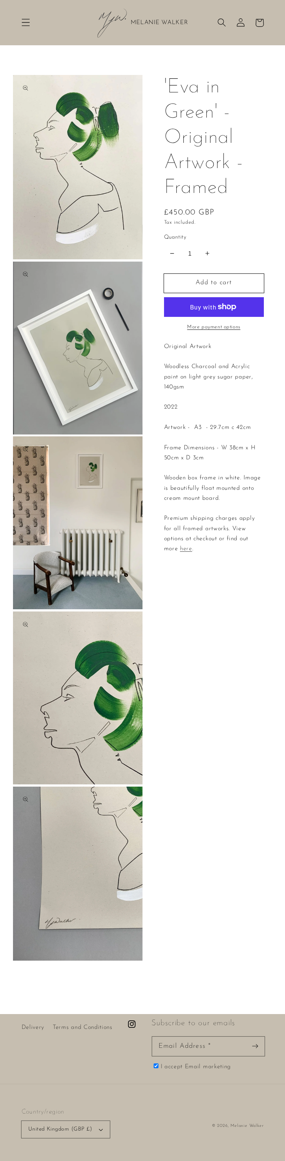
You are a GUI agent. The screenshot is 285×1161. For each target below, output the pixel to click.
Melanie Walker (246, 1126)
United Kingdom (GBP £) (60, 1129)
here (186, 549)
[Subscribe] (255, 1046)
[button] (25, 22)
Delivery (33, 1027)
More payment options (213, 327)
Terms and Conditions (82, 1027)
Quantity (175, 237)
